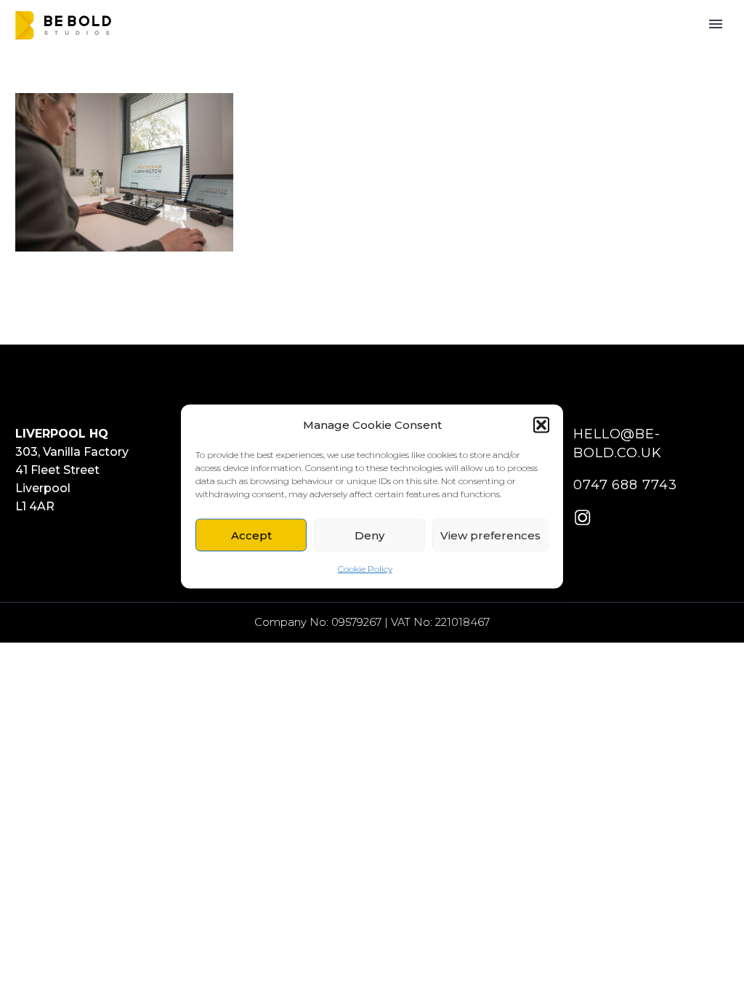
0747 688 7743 (625, 485)
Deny (369, 535)
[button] (541, 424)
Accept (251, 535)
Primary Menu (716, 24)
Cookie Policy (365, 568)
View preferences (490, 535)
